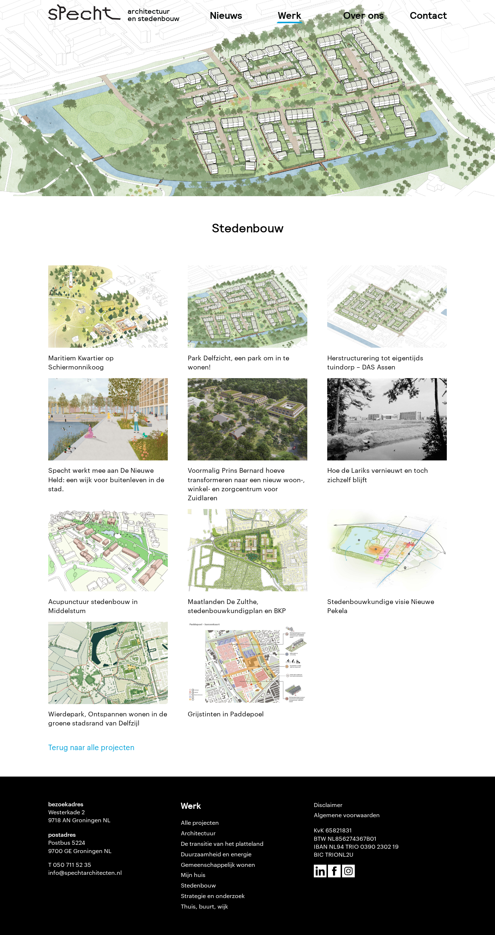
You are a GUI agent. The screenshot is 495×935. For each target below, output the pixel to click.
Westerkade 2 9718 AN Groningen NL (79, 816)
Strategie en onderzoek (213, 895)
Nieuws (226, 15)
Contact (428, 15)
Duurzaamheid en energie (216, 854)
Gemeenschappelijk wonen (218, 864)
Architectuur (198, 833)
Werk (289, 15)
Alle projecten (200, 822)
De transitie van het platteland (222, 843)
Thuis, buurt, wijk (204, 906)
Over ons (363, 15)
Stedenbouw (198, 885)
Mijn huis (193, 874)
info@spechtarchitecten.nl (85, 872)
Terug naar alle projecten (91, 747)
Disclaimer (328, 804)
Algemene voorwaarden (347, 815)
